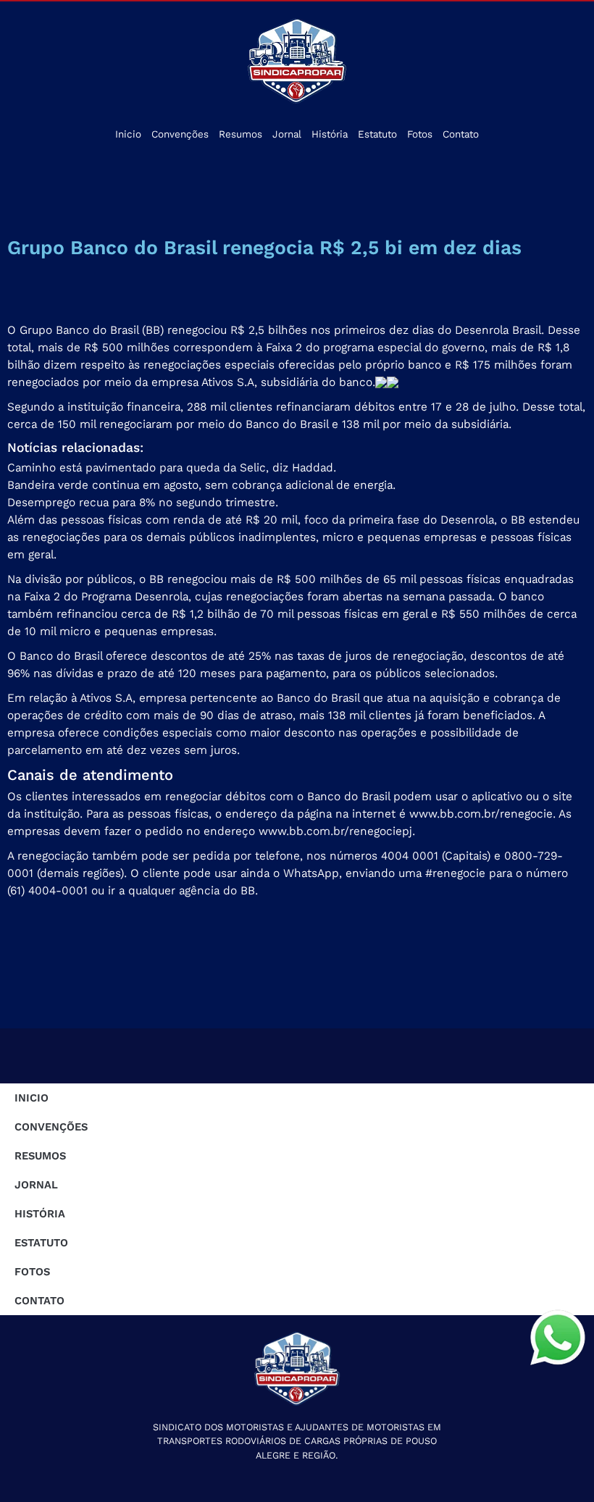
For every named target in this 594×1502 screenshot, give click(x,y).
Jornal (286, 134)
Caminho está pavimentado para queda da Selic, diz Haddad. (171, 467)
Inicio (128, 134)
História (329, 134)
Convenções (180, 134)
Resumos (240, 134)
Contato (461, 134)
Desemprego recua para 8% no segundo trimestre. (142, 502)
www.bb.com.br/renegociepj (335, 831)
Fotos (419, 134)
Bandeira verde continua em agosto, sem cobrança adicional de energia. (201, 485)
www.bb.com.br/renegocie (481, 814)
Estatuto (377, 134)
